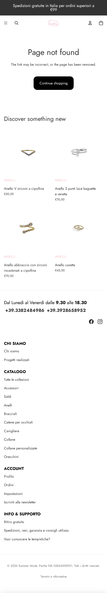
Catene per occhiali (18, 422)
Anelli (9, 180)
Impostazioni (13, 493)
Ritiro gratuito (14, 521)
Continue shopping (54, 83)
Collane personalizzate (20, 448)
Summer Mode (28, 566)
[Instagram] (100, 322)
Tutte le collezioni (16, 379)
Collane (9, 439)
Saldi (7, 396)
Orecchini (11, 456)
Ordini (9, 484)
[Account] (90, 22)
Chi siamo (11, 351)
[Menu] (5, 23)
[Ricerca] (16, 22)
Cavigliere (11, 430)
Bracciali (10, 413)
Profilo (9, 476)
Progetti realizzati (16, 359)
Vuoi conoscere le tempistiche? (27, 539)
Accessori (11, 388)
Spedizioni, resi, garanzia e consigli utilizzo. (36, 530)
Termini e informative (54, 576)
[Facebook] (91, 322)
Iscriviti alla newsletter (20, 502)
